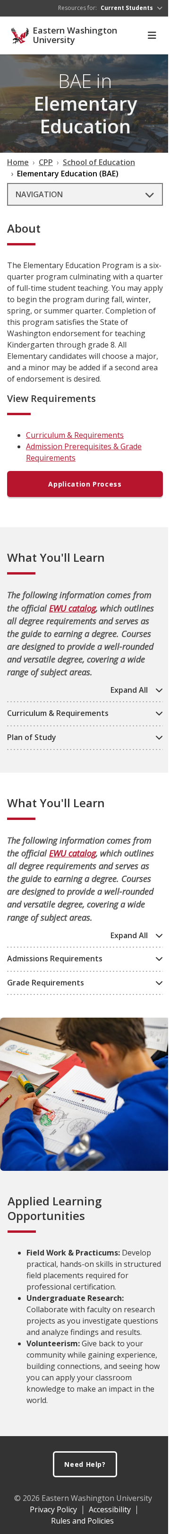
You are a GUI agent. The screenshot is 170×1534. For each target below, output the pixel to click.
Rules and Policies (82, 1521)
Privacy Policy (53, 1509)
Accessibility (110, 1509)
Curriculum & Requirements (75, 435)
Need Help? (85, 1464)
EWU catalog (72, 608)
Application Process (84, 483)
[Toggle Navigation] (152, 35)
